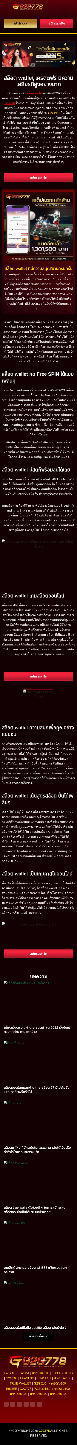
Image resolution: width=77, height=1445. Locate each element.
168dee (11, 1389)
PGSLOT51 (42, 1389)
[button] (63, 11)
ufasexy (27, 1378)
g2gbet (10, 1373)
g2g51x (40, 1383)
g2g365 (11, 1378)
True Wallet (20, 1383)
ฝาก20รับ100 (57, 1383)
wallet (38, 93)
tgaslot (44, 1378)
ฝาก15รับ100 (62, 1378)
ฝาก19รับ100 (58, 1394)
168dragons (62, 1373)
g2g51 (24, 1373)
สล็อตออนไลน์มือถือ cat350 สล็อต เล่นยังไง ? (35, 1328)
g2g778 (25, 1389)
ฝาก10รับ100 (40, 1373)
